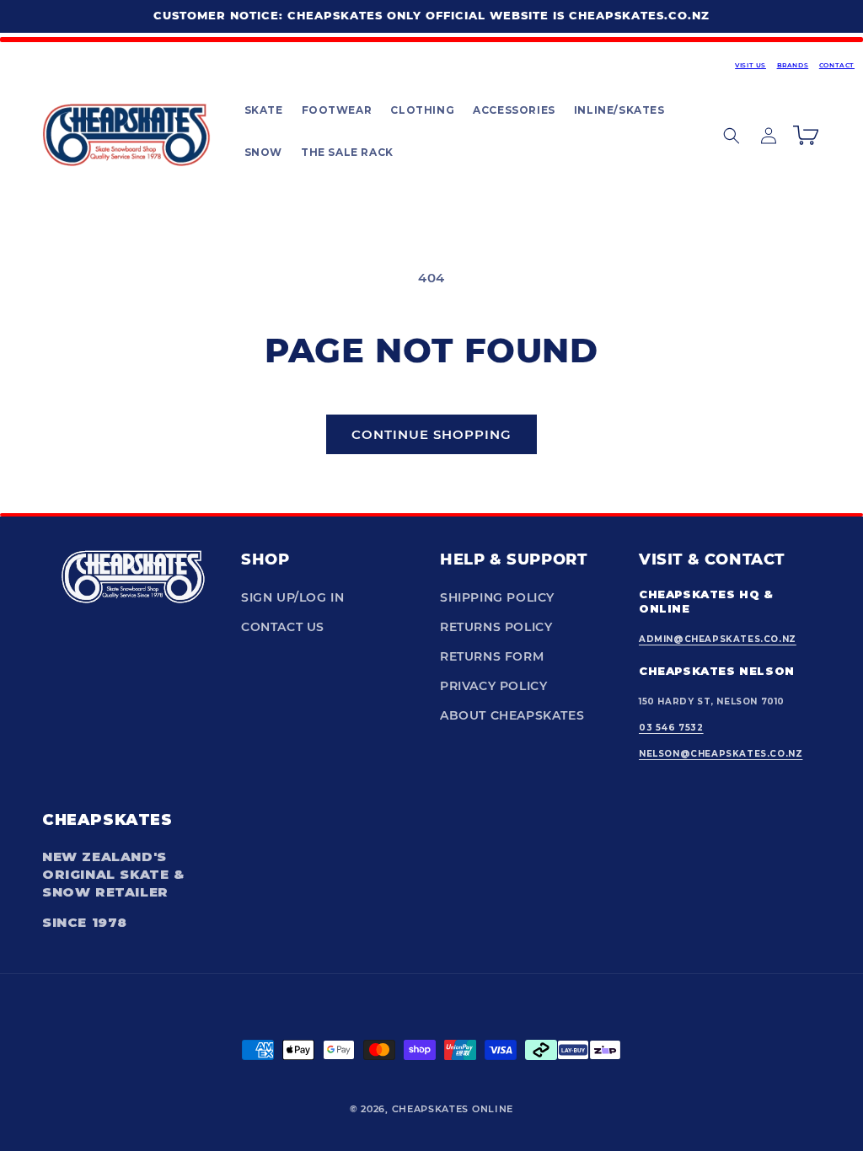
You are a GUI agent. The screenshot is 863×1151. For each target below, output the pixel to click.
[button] (263, 110)
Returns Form (492, 656)
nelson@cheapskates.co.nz (720, 753)
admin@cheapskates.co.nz (717, 639)
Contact (837, 65)
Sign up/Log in (292, 597)
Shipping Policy (497, 597)
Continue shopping (431, 434)
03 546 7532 (671, 727)
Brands (793, 65)
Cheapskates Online (453, 1109)
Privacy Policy (493, 685)
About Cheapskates (512, 715)
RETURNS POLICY (496, 626)
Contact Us (282, 626)
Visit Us (750, 65)
